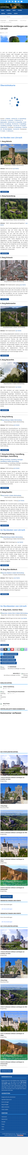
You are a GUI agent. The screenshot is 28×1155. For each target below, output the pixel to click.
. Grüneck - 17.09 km (13, 120)
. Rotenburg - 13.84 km (20, 127)
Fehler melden (5, 1109)
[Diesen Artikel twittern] (5, 649)
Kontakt (3, 1121)
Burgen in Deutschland (10, 654)
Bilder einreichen (5, 1107)
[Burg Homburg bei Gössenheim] (3, 695)
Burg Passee (6, 703)
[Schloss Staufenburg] (1, 687)
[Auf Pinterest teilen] (12, 649)
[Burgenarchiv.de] (14, 8)
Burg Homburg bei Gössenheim (16, 691)
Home (2, 10)
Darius (3, 32)
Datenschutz (4, 1119)
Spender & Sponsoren (7, 1099)
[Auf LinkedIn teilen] (8, 649)
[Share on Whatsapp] (22, 649)
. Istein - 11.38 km (5, 131)
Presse (3, 1124)
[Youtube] (21, 1)
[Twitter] (12, 1)
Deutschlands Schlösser (8, 660)
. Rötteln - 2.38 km (10, 118)
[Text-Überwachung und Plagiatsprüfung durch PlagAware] (20, 1135)
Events (16, 13)
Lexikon (9, 13)
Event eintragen (5, 1102)
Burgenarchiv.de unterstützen (8, 1097)
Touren (20, 10)
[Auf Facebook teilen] (2, 649)
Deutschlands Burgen (7, 657)
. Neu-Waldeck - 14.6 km (10, 129)
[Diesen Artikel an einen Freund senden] (15, 649)
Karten (3, 13)
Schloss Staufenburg (8, 686)
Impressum (4, 1116)
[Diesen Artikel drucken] (19, 649)
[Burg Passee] (1, 704)
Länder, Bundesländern (18, 1087)
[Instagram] (9, 1)
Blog (14, 10)
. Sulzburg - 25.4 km (10, 124)
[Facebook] (6, 1)
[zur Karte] (16, 168)
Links (3, 1129)
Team (3, 1126)
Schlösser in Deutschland (9, 663)
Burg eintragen (5, 1104)
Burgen (8, 10)
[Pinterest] (15, 1)
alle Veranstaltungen (7, 909)
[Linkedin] (18, 1)
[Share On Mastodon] (25, 649)
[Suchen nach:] (14, 17)
